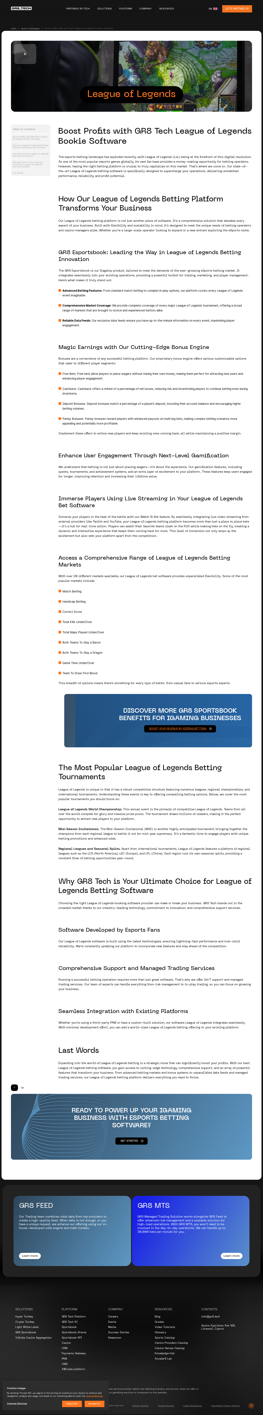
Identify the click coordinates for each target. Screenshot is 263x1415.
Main (13, 29)
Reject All (72, 1404)
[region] (55, 1395)
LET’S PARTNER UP (237, 9)
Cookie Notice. (94, 1396)
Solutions (104, 9)
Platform (126, 9)
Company (146, 9)
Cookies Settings (17, 1404)
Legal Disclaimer (192, 1406)
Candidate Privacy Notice (225, 1406)
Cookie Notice (166, 1406)
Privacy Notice (140, 1406)
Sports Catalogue (30, 29)
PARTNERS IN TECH (78, 9)
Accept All (94, 1404)
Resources (166, 9)
